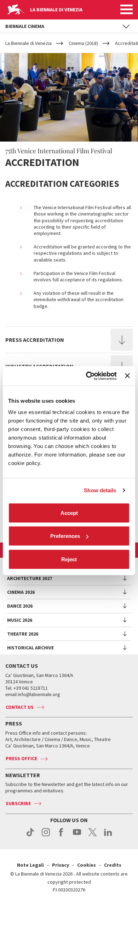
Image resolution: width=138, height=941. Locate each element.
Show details (100, 490)
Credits (112, 865)
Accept (69, 513)
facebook (61, 836)
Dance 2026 (20, 606)
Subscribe (18, 803)
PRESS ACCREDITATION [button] (34, 339)
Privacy (60, 865)
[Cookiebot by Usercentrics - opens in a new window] (88, 375)
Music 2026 (19, 620)
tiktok (30, 836)
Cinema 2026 (21, 592)
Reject (69, 559)
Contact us (20, 707)
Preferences (65, 536)
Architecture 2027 (29, 578)
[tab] (69, 340)
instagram (46, 836)
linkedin (108, 836)
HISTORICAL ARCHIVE (30, 647)
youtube (77, 836)
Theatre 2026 (22, 634)
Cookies (86, 865)
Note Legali (30, 865)
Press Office (21, 758)
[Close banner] (127, 375)
